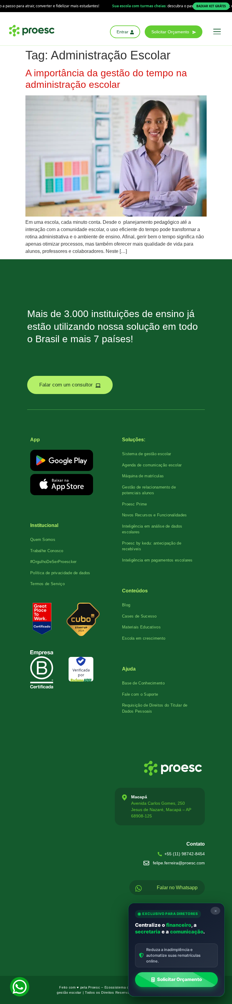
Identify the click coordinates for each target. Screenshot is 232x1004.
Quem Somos (42, 539)
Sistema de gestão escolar (146, 454)
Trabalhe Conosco (46, 550)
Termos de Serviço (47, 584)
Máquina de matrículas (143, 476)
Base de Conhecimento (143, 683)
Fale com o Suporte (140, 694)
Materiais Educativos (141, 627)
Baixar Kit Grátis (211, 6)
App (35, 439)
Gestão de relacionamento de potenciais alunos (149, 490)
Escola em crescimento (143, 638)
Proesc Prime (134, 504)
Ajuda (129, 668)
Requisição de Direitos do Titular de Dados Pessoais (155, 708)
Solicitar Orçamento (179, 979)
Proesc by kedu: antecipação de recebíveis (151, 546)
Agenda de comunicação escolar (152, 465)
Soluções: (133, 439)
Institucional (44, 525)
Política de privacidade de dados (60, 573)
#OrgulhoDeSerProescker (53, 561)
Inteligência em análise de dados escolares (152, 529)
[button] (217, 32)
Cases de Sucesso (139, 616)
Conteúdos (135, 590)
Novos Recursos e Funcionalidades (154, 515)
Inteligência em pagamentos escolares (157, 560)
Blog (126, 605)
